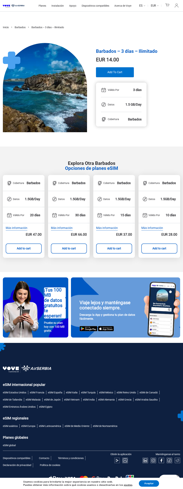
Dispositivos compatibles (95, 5)
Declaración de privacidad (17, 465)
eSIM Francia (37, 392)
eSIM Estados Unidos (14, 392)
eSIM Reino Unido (126, 392)
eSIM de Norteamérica (105, 426)
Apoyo (72, 5)
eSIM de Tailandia (12, 399)
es (141, 5)
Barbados (20, 27)
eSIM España (55, 392)
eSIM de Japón (52, 399)
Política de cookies (50, 465)
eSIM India (89, 399)
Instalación (57, 5)
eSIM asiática (10, 426)
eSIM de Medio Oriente (77, 426)
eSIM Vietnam (72, 399)
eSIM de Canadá (149, 392)
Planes (42, 5)
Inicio (6, 27)
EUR (153, 5)
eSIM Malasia (33, 399)
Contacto (44, 458)
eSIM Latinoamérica (50, 426)
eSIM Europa (28, 426)
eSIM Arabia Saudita (146, 399)
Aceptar (149, 483)
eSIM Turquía (88, 392)
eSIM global (9, 445)
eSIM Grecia (125, 399)
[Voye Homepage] (17, 5)
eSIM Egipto (45, 406)
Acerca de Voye (122, 5)
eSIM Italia (72, 392)
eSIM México (106, 392)
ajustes (128, 485)
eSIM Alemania (106, 399)
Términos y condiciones (71, 458)
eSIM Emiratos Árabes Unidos (19, 406)
